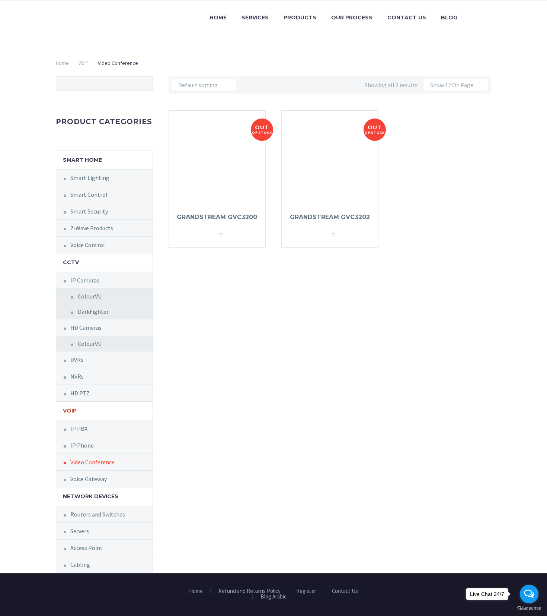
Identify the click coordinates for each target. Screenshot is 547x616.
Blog (449, 17)
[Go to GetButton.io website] (529, 608)
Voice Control (87, 245)
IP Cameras (84, 280)
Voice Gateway (88, 479)
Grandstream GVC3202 (330, 217)
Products (300, 17)
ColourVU (90, 296)
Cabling (80, 564)
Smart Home (82, 160)
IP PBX (78, 428)
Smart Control (89, 194)
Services (255, 17)
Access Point (86, 548)
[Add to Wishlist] (220, 232)
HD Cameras (86, 327)
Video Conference (92, 462)
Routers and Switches (97, 514)
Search (145, 83)
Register (306, 591)
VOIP (83, 63)
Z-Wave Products (91, 228)
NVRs (77, 376)
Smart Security (89, 211)
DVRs (76, 359)
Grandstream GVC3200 (217, 217)
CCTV (71, 262)
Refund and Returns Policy (249, 591)
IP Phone (82, 445)
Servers (79, 531)
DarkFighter (93, 311)
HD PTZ (80, 393)
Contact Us (406, 17)
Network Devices (90, 496)
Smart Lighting (89, 177)
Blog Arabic (273, 597)
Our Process (351, 17)
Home (218, 17)
